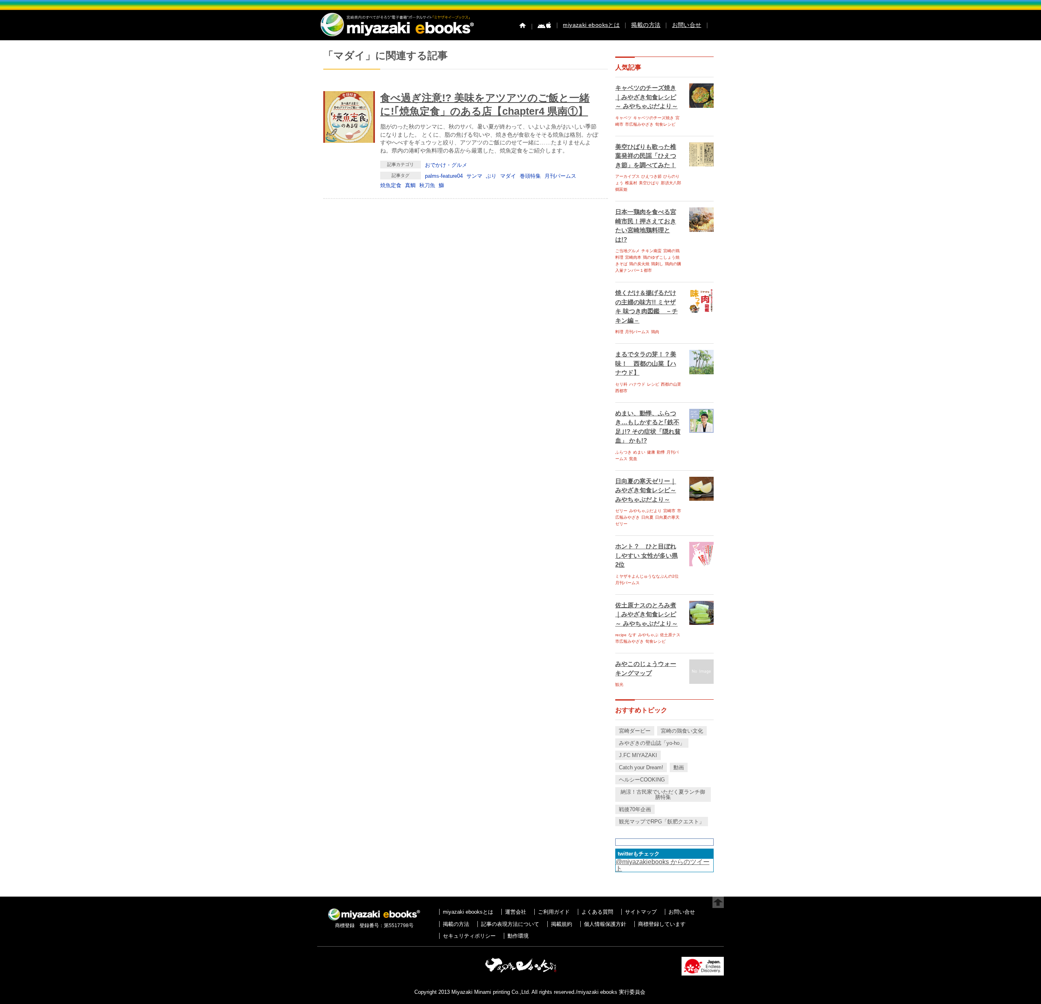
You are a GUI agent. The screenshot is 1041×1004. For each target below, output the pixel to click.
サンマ (474, 176)
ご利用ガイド (554, 912)
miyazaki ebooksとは (591, 25)
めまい (639, 452)
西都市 (621, 391)
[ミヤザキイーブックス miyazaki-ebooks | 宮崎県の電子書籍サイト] (396, 36)
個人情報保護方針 (605, 924)
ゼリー (621, 511)
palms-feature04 (444, 176)
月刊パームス (560, 176)
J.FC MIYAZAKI (638, 755)
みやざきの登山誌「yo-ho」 (652, 743)
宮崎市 (669, 511)
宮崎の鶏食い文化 (682, 731)
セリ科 (621, 384)
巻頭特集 (530, 176)
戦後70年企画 (635, 809)
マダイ (508, 176)
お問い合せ (686, 25)
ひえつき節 (651, 176)
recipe (621, 635)
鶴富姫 (621, 189)
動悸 (661, 452)
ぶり (491, 176)
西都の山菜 (671, 384)
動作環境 (518, 936)
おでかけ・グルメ (446, 165)
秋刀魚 (427, 185)
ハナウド (637, 384)
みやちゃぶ (648, 635)
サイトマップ (641, 912)
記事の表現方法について (510, 924)
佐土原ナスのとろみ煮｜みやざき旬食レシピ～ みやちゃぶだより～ (646, 614)
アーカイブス (627, 176)
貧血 (633, 458)
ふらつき (623, 452)
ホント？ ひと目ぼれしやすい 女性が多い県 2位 (646, 555)
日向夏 (647, 517)
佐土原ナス (670, 635)
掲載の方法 (645, 25)
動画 (678, 767)
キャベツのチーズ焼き (653, 118)
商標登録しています (662, 924)
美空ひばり (649, 183)
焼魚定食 (390, 185)
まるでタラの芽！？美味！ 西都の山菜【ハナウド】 (645, 363)
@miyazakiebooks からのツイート (663, 865)
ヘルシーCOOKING (642, 780)
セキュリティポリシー (469, 936)
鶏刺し (657, 264)
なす (632, 635)
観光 (619, 684)
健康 (651, 452)
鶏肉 (655, 332)
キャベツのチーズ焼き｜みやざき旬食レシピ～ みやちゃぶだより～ (646, 96)
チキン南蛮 (651, 251)
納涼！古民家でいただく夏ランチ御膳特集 (663, 794)
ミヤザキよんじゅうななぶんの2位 (647, 576)
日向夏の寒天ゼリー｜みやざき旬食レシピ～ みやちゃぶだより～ (645, 490)
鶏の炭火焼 (639, 264)
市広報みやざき (639, 124)
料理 (619, 332)
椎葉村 (631, 183)
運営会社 (515, 912)
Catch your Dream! (641, 767)
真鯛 (410, 185)
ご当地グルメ (627, 251)
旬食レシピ (665, 124)
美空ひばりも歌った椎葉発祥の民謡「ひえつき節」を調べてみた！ (645, 155)
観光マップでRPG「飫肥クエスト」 (661, 821)
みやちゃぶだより (645, 511)
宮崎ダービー (635, 731)
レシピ (653, 384)
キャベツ (623, 118)
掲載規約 (561, 924)
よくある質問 (597, 912)
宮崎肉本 (633, 257)
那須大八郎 (671, 183)
